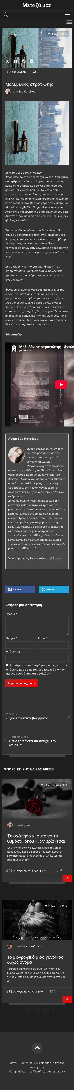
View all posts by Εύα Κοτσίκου (27, 558)
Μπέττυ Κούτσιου (31, 946)
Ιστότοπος (12, 651)
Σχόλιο (11, 614)
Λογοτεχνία (35, 991)
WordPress (40, 1071)
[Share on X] (8, 61)
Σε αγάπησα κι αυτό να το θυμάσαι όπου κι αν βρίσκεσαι (36, 838)
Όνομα (11, 638)
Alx (63, 1071)
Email (43, 638)
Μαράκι (25, 825)
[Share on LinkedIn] (32, 61)
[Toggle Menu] (69, 22)
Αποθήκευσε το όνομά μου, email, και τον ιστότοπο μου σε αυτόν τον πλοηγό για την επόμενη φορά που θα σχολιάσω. (36, 669)
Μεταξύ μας (36, 5)
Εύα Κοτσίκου (27, 91)
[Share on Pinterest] (24, 61)
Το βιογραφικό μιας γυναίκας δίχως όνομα (35, 960)
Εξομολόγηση (17, 71)
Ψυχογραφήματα (38, 870)
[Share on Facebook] (15, 61)
